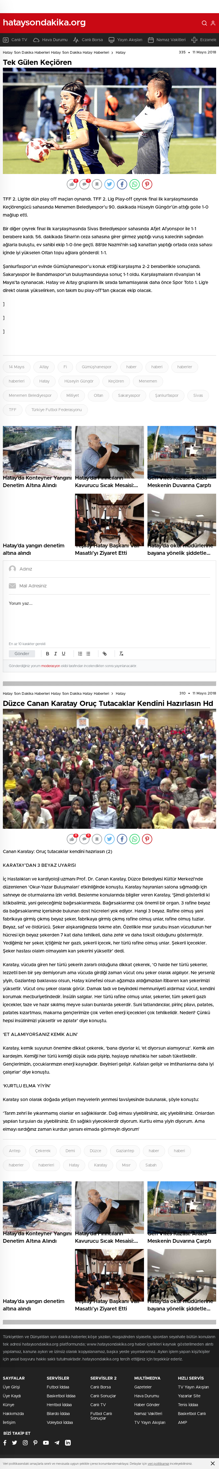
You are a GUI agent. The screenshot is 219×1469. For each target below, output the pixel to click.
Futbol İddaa (58, 1387)
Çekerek (43, 1151)
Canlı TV (19, 40)
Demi (70, 1151)
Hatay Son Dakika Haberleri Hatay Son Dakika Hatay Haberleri (56, 53)
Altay (44, 367)
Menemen (148, 381)
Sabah (151, 1165)
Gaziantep (125, 1151)
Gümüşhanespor (96, 367)
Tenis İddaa (188, 1405)
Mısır (126, 1165)
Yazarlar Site (189, 1396)
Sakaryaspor (129, 396)
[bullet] (88, 653)
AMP (182, 1423)
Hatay (121, 53)
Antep (14, 1151)
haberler (184, 367)
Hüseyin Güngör (79, 381)
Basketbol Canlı (192, 1414)
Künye (8, 1405)
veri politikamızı (158, 1463)
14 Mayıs (17, 367)
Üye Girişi (11, 1387)
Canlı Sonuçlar (103, 1396)
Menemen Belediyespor (30, 396)
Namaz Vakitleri (171, 40)
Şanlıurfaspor (167, 396)
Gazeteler (143, 1387)
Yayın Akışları (129, 40)
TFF (13, 410)
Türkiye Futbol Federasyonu (56, 410)
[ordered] (80, 653)
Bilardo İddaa (58, 1414)
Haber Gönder (147, 1405)
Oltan (98, 396)
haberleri (17, 381)
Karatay (100, 1165)
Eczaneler (209, 40)
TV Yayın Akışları (149, 1423)
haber (131, 367)
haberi (157, 367)
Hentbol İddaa (59, 1405)
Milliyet (72, 396)
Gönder (22, 654)
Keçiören (116, 381)
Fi (65, 367)
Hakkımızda (13, 1414)
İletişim (9, 1423)
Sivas (198, 396)
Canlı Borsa (92, 40)
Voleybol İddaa (60, 1423)
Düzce (95, 1151)
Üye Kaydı (12, 1396)
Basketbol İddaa (61, 1396)
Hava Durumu (55, 40)
